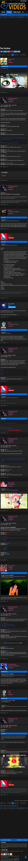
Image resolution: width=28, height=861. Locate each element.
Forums (9, 12)
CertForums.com (16, 860)
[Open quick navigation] (27, 808)
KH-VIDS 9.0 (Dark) (6, 840)
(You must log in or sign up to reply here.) (21, 800)
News (2, 851)
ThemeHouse (16, 858)
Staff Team (2, 852)
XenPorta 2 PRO (2, 805)
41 (8, 54)
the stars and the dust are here (6, 70)
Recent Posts (4, 14)
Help (25, 840)
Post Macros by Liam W (15, 856)
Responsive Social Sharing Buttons (7, 860)
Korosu (3, 642)
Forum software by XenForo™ (6, 856)
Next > (24, 54)
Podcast (21, 851)
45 (17, 54)
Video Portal (16, 12)
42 (10, 54)
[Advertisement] (14, 33)
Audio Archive (12, 851)
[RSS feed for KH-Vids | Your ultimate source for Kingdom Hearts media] (11, 854)
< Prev (1, 54)
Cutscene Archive (6, 851)
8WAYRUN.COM (15, 805)
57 (21, 54)
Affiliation (7, 852)
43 (12, 54)
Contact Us (20, 840)
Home (3, 12)
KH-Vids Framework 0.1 (5, 857)
